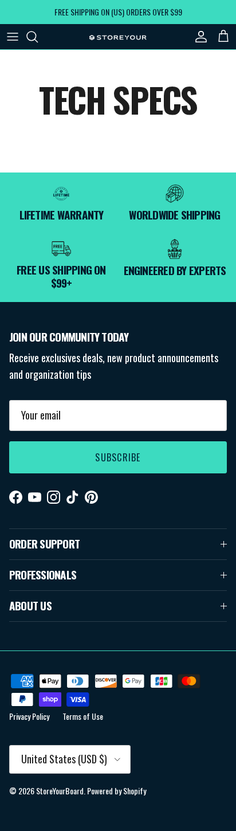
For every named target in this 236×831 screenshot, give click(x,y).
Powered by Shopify (116, 791)
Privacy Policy (29, 716)
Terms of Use (82, 716)
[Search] (37, 36)
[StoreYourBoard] (118, 36)
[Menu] (12, 36)
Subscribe (118, 457)
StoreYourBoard (60, 791)
